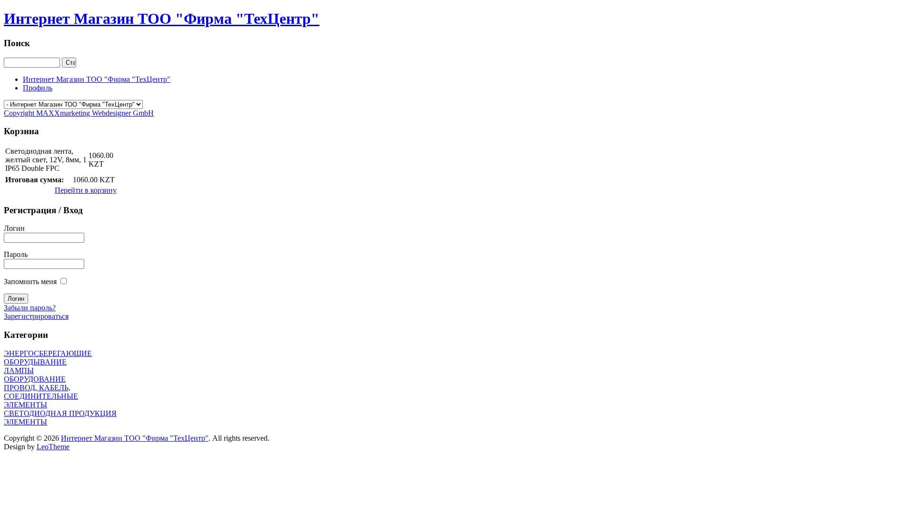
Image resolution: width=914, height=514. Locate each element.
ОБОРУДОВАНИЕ (35, 379)
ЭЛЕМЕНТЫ (25, 422)
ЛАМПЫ (19, 370)
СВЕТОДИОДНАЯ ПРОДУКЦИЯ (60, 413)
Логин (14, 228)
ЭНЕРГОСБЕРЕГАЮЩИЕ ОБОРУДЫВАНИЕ (48, 357)
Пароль (16, 254)
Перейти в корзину (86, 190)
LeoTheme (53, 447)
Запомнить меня (30, 281)
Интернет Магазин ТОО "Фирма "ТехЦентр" (135, 438)
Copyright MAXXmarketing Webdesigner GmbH (79, 113)
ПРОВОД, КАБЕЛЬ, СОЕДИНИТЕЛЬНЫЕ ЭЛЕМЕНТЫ (41, 396)
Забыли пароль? (30, 308)
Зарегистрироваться (36, 316)
